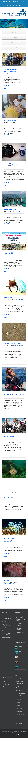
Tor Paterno (20, 661)
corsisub (18, 256)
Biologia (10, 256)
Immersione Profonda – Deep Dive (20, 698)
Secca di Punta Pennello (9, 538)
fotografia (5, 166)
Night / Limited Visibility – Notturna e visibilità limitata (20, 710)
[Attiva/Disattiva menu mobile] (25, 16)
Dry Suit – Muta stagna (19, 686)
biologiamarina (14, 256)
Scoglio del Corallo (8, 580)
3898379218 (4, 634)
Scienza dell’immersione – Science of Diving (19, 723)
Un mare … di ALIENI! (8, 253)
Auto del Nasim (21, 666)
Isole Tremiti (20, 646)
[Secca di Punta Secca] (14, 468)
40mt (5, 500)
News (15, 73)
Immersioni (18, 498)
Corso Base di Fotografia (9, 164)
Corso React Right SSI (9, 436)
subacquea (13, 166)
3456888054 (4, 636)
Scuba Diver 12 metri (7, 682)
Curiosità (16, 254)
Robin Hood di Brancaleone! (10, 120)
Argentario (12, 583)
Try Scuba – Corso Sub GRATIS (7, 678)
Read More (5, 88)
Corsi (16, 165)
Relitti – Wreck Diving (20, 714)
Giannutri (9, 500)
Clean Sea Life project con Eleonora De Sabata (14, 394)
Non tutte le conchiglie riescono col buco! (13, 344)
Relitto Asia (20, 656)
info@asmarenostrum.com (18, 2)
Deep (7, 500)
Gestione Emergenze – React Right (20, 694)
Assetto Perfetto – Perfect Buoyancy (20, 682)
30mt (5, 583)
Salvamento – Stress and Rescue (20, 718)
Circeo (20, 651)
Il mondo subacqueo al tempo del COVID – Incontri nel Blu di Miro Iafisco (13, 70)
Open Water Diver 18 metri (7, 685)
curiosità (11, 300)
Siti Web (22, 731)
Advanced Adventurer (20, 678)
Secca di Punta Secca (8, 497)
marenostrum (17, 300)
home (19, 211)
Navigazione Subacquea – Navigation (18, 704)
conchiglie (11, 346)
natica (17, 346)
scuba (21, 300)
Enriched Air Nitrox (20, 690)
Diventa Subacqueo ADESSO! (10, 209)
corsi (22, 165)
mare (14, 300)
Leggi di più (6, 85)
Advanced (8, 583)
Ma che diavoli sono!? (8, 297)
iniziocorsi (9, 166)
